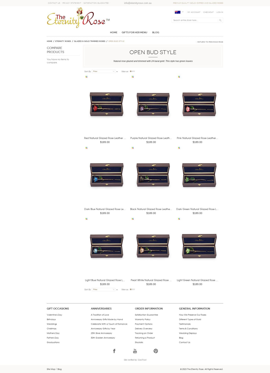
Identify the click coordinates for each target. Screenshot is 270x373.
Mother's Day (53, 333)
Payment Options (143, 323)
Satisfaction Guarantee (96, 3)
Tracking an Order (144, 333)
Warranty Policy (142, 319)
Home (49, 41)
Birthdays (51, 319)
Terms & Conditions (188, 328)
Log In (220, 12)
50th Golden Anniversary (103, 337)
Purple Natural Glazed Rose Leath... (151, 138)
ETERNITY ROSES (63, 41)
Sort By (87, 71)
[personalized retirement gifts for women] (198, 251)
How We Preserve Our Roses (192, 314)
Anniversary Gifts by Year (103, 328)
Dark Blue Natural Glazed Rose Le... (105, 209)
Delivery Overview (143, 328)
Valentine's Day (54, 314)
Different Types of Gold (190, 319)
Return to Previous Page (210, 42)
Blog (181, 337)
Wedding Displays (188, 333)
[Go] (220, 20)
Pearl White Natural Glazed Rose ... (151, 280)
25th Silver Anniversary (101, 333)
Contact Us (54, 3)
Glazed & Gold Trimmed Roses (89, 41)
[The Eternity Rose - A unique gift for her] (78, 17)
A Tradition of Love (100, 314)
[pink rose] (198, 109)
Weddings (52, 323)
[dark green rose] (198, 180)
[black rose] (152, 180)
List (134, 71)
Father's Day (53, 337)
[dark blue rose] (106, 180)
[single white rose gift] (152, 251)
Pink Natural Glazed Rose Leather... (197, 138)
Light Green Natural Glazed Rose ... (197, 280)
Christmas (51, 328)
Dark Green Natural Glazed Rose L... (197, 209)
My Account (194, 12)
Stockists (139, 342)
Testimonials (184, 323)
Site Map (51, 368)
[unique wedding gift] (106, 251)
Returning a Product (145, 337)
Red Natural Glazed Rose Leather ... (105, 138)
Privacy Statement (71, 3)
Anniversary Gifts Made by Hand (107, 319)
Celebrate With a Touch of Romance (109, 323)
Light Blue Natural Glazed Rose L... (105, 280)
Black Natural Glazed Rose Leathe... (151, 209)
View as (124, 71)
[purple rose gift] (152, 109)
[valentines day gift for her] (106, 109)
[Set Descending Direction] (117, 71)
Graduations (53, 342)
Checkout (208, 12)
